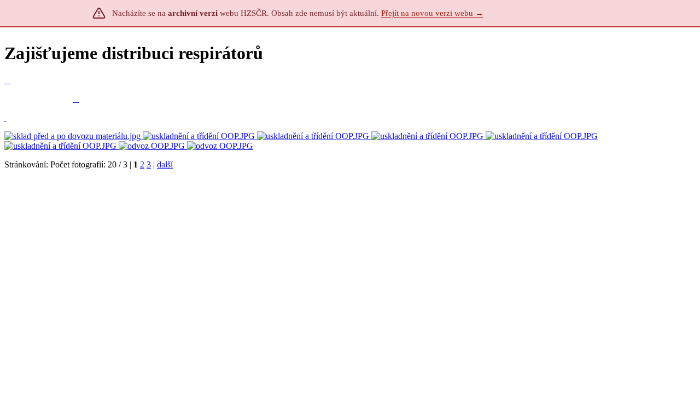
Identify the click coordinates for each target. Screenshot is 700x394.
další (165, 164)
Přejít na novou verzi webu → (432, 13)
